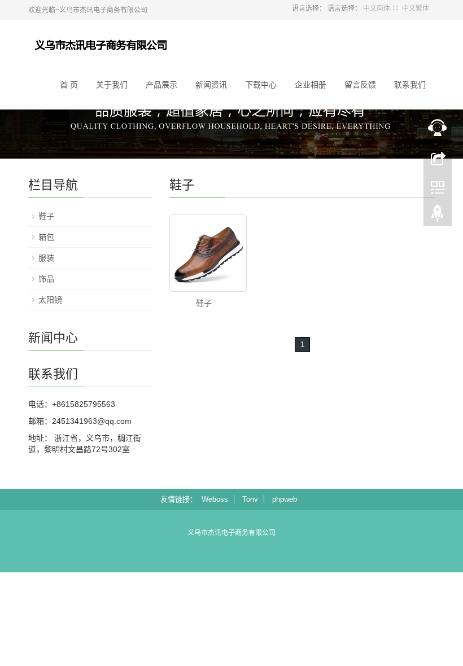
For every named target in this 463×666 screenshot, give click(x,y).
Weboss (215, 499)
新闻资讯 (211, 84)
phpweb (284, 499)
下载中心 (261, 84)
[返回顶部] (437, 216)
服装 (46, 257)
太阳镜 (50, 299)
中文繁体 (415, 8)
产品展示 (161, 84)
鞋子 (204, 303)
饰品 (46, 278)
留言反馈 (360, 84)
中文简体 (376, 8)
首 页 (69, 84)
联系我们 (410, 84)
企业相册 (310, 84)
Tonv (250, 499)
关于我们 (112, 84)
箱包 (46, 237)
